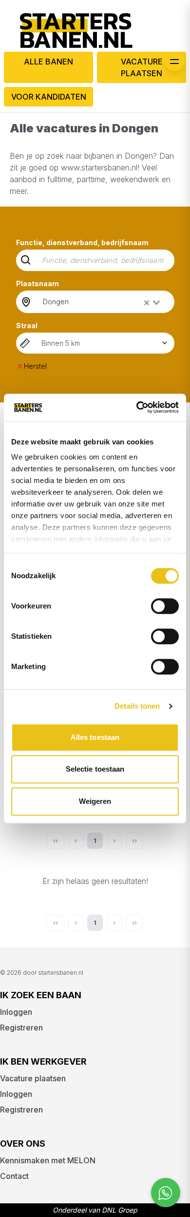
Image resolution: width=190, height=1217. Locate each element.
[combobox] (102, 301)
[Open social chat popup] (165, 1192)
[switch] (165, 606)
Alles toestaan (95, 737)
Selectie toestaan (95, 769)
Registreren (21, 1027)
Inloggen (16, 1012)
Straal (27, 325)
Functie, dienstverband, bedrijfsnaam (82, 242)
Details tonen (137, 706)
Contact (14, 1176)
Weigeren (95, 801)
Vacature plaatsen (142, 67)
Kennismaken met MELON (47, 1160)
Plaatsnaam (37, 283)
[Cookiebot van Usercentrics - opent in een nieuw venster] (137, 407)
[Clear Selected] (146, 302)
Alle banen (48, 61)
